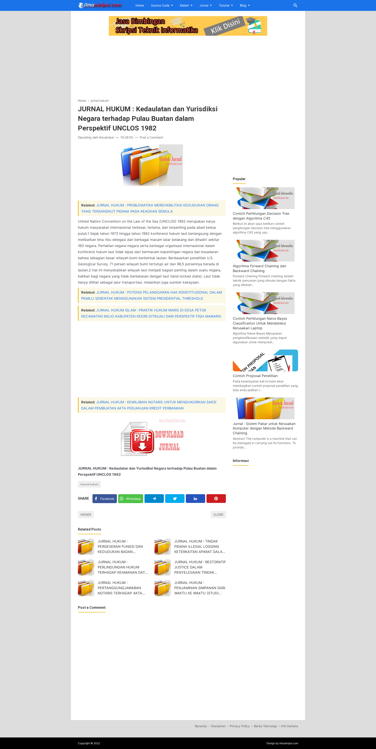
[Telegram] (154, 498)
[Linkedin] (195, 498)
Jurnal (204, 5)
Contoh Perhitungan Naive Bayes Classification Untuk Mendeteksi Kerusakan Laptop (260, 323)
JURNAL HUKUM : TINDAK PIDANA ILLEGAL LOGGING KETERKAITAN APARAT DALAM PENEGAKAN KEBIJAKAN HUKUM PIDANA (199, 547)
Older (218, 514)
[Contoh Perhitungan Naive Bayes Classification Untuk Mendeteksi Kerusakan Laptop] (265, 313)
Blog (243, 5)
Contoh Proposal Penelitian (255, 376)
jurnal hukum (90, 484)
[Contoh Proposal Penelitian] (265, 370)
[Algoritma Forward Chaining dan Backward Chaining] (265, 260)
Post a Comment (151, 137)
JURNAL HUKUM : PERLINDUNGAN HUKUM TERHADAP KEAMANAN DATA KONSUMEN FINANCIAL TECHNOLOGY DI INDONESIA (122, 568)
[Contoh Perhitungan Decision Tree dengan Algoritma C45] (265, 208)
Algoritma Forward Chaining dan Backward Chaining (259, 268)
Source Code (160, 5)
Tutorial (224, 5)
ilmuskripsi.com (288, 743)
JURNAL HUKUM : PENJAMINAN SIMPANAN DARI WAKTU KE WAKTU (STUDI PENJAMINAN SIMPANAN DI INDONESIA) (199, 588)
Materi (184, 5)
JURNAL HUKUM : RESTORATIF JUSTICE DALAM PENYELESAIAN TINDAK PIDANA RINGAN (200, 568)
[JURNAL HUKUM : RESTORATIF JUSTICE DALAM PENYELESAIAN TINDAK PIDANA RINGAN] (162, 567)
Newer (86, 514)
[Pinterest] (216, 498)
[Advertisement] (152, 67)
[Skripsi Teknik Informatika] (100, 5)
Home (140, 5)
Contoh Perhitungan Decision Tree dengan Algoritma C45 (261, 215)
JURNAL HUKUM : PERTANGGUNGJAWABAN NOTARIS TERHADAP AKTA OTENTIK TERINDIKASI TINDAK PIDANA (123, 588)
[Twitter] (175, 498)
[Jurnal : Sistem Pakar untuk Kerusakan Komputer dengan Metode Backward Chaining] (265, 418)
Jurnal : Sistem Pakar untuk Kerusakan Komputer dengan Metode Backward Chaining (264, 428)
